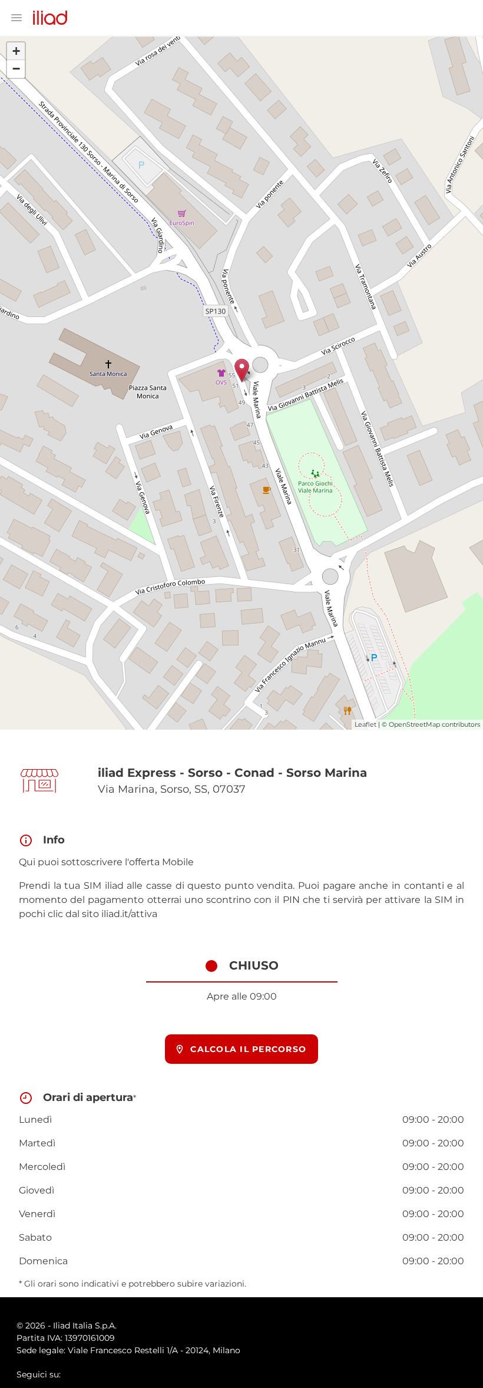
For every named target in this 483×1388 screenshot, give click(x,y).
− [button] (16, 68)
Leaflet (365, 724)
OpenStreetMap (414, 724)
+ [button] (16, 51)
